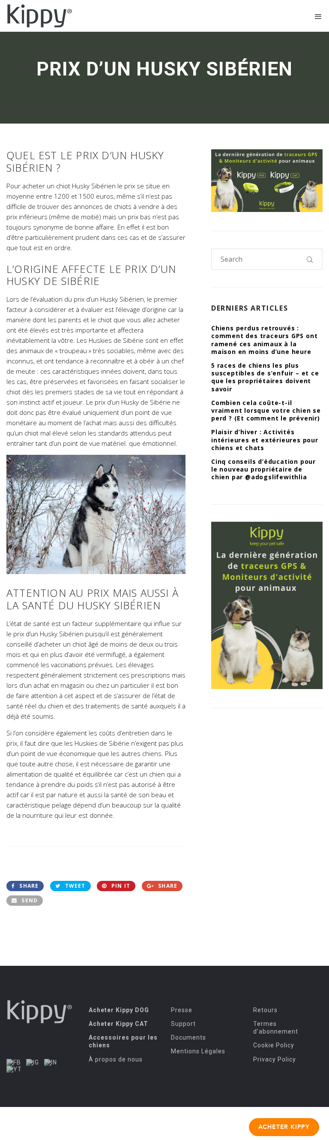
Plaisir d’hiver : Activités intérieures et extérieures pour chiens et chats (264, 439)
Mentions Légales (198, 1051)
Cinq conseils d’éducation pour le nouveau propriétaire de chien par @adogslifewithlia (263, 469)
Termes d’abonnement (275, 1027)
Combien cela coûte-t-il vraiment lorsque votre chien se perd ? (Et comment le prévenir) (266, 410)
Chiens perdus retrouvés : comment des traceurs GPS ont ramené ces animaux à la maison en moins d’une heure (264, 340)
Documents (188, 1037)
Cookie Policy (273, 1045)
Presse (181, 1010)
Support (183, 1023)
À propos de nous (116, 1059)
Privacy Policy (274, 1059)
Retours (265, 1010)
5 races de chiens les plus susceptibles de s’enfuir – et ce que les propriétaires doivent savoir (265, 377)
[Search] (310, 259)
